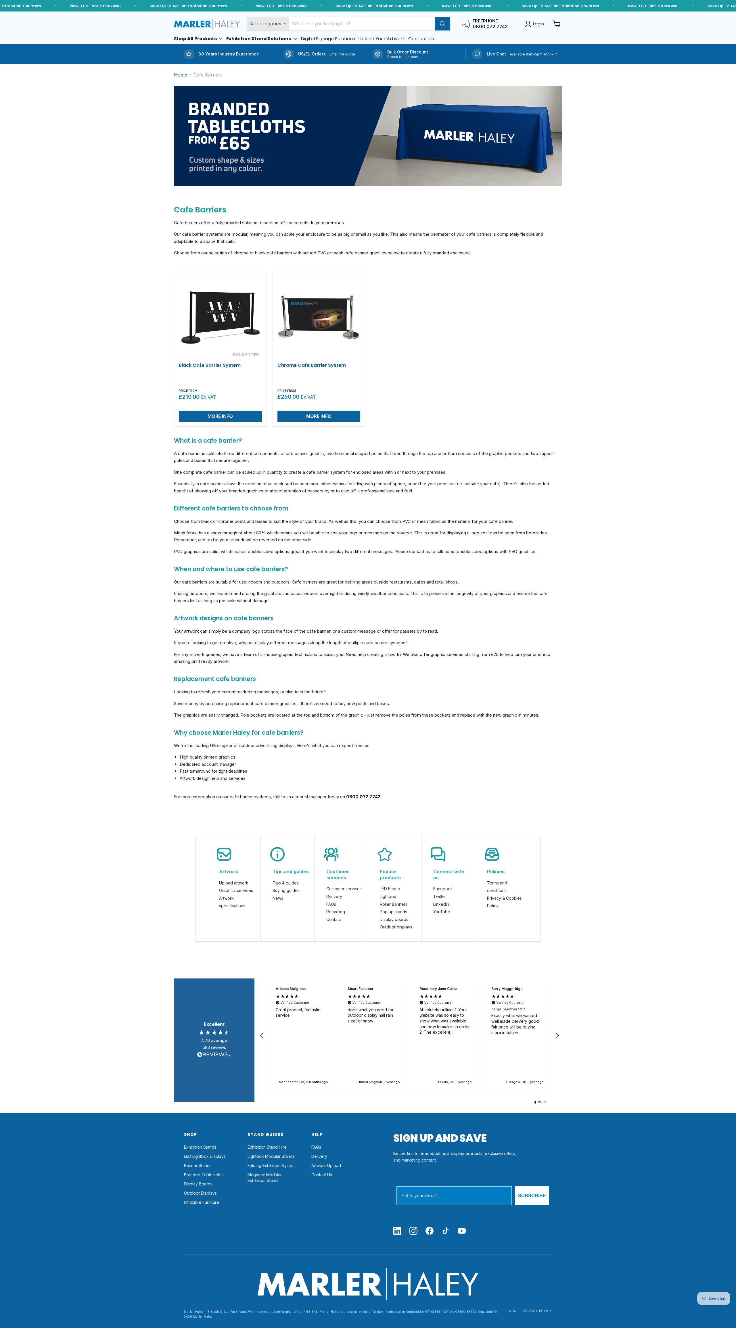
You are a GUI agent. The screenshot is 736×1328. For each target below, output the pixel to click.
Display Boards (198, 1183)
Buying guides (286, 890)
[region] (409, 1036)
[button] (262, 1036)
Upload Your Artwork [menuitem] (381, 38)
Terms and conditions (497, 886)
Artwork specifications (232, 902)
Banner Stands (198, 1165)
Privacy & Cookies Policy (504, 902)
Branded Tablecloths (204, 1174)
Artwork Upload (326, 1165)
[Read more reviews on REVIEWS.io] (214, 1055)
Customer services (344, 888)
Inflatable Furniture (201, 1202)
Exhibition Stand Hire (267, 1147)
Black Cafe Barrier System (210, 365)
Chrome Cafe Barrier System (311, 365)
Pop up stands (393, 911)
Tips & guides (286, 882)
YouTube (441, 911)
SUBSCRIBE (532, 1195)
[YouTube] (462, 1231)
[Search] (442, 23)
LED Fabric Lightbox (390, 892)
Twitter (439, 896)
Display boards (394, 919)
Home (180, 74)
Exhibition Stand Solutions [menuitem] (258, 38)
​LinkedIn (441, 904)
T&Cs (511, 1310)
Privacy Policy (537, 1310)
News (278, 898)
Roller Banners (393, 904)
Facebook (443, 888)
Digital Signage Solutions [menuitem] (328, 38)
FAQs (331, 904)
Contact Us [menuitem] (421, 38)
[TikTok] (446, 1231)
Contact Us (321, 1174)
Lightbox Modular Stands (271, 1156)
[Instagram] (413, 1231)
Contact (333, 919)
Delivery (334, 896)
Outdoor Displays (200, 1193)
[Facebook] (429, 1231)
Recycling (335, 911)
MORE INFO (220, 416)
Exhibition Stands (200, 1147)
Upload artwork (233, 882)
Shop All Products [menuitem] (195, 38)
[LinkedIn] (397, 1231)
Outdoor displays (396, 926)
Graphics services (236, 890)
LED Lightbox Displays (205, 1156)
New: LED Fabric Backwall (95, 5)
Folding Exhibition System (272, 1165)
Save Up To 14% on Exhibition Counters (188, 5)
